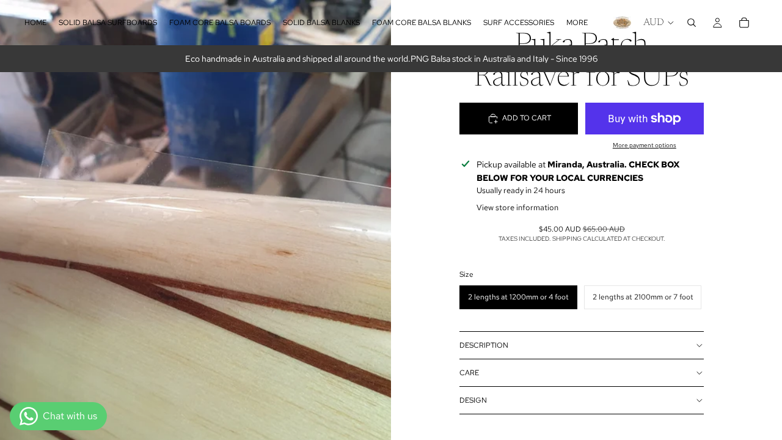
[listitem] (577, 22)
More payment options (644, 145)
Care (469, 373)
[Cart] (744, 22)
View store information (517, 207)
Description (483, 345)
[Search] (691, 22)
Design (473, 400)
